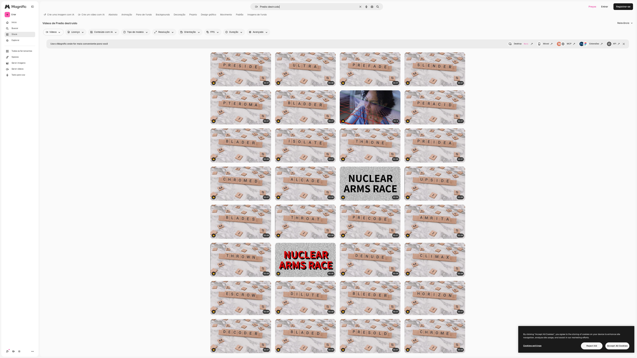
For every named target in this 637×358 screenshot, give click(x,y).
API (614, 43)
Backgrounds (163, 14)
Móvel (546, 43)
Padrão (239, 14)
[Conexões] (7, 351)
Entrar (604, 6)
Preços (592, 6)
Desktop (521, 43)
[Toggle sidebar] (32, 6)
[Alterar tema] (19, 351)
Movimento (226, 14)
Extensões (594, 43)
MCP (569, 43)
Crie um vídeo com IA (93, 14)
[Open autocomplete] (255, 6)
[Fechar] (623, 44)
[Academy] (13, 351)
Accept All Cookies (617, 345)
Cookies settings (532, 345)
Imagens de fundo (257, 14)
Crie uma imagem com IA (60, 14)
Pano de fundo (144, 14)
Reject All (591, 345)
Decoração (179, 14)
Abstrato (112, 14)
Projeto (193, 14)
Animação (126, 14)
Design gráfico (208, 14)
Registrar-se (623, 6)
